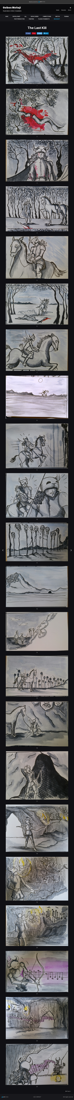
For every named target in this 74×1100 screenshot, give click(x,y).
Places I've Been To (44, 19)
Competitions (47, 16)
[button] (68, 1091)
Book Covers (34, 16)
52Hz (6, 16)
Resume (63, 10)
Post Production (19, 19)
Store (69, 10)
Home (57, 10)
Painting (31, 19)
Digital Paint (16, 16)
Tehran (66, 16)
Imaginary (57, 19)
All (26, 16)
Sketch (57, 16)
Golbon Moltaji (12, 7)
